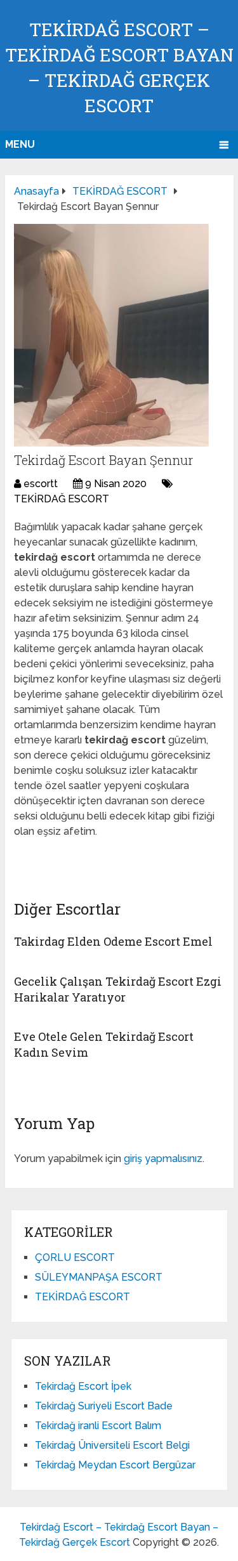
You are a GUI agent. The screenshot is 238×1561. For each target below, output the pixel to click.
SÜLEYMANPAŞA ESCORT (98, 1277)
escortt (40, 484)
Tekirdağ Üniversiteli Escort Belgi (112, 1445)
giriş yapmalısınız (163, 1159)
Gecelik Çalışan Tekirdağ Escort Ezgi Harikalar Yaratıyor (117, 989)
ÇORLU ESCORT (75, 1257)
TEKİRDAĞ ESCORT (61, 499)
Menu (20, 144)
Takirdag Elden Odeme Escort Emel (113, 941)
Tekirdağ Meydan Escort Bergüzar (115, 1465)
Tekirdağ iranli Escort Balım (98, 1426)
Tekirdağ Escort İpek (83, 1386)
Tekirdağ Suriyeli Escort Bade (104, 1406)
